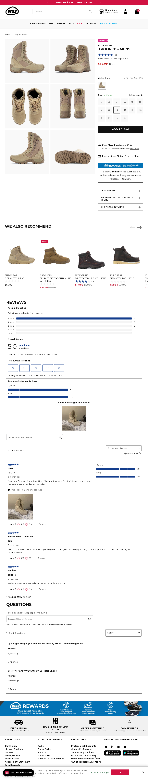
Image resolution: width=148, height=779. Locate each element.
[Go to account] (125, 11)
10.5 (124, 110)
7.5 (124, 102)
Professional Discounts (83, 746)
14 (117, 118)
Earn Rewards (12, 765)
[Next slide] (140, 227)
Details (26, 731)
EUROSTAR (105, 45)
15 (124, 118)
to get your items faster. (55, 732)
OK (120, 772)
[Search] (90, 11)
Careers (9, 752)
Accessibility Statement (17, 762)
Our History (11, 746)
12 (101, 118)
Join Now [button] (126, 179)
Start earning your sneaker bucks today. (129, 731)
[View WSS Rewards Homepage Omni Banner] (74, 708)
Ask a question (121, 58)
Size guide (138, 95)
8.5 (139, 102)
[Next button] (100, 2)
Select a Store (132, 156)
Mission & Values (14, 749)
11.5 (139, 110)
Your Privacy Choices (82, 752)
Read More (134, 148)
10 (117, 110)
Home (7, 34)
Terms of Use (12, 758)
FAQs (41, 746)
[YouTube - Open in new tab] (125, 747)
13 (109, 118)
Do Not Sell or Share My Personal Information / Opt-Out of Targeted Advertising (86, 758)
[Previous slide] (132, 227)
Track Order (44, 749)
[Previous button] (48, 2)
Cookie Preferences (81, 749)
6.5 (109, 102)
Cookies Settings (100, 772)
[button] (108, 12)
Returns (42, 752)
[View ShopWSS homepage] (12, 11)
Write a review (105, 58)
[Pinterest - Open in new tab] (112, 747)
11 (132, 110)
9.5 (109, 110)
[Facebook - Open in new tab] (106, 747)
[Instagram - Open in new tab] (119, 747)
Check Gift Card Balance (51, 758)
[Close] (143, 772)
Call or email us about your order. (92, 731)
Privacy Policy (12, 755)
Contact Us (44, 755)
